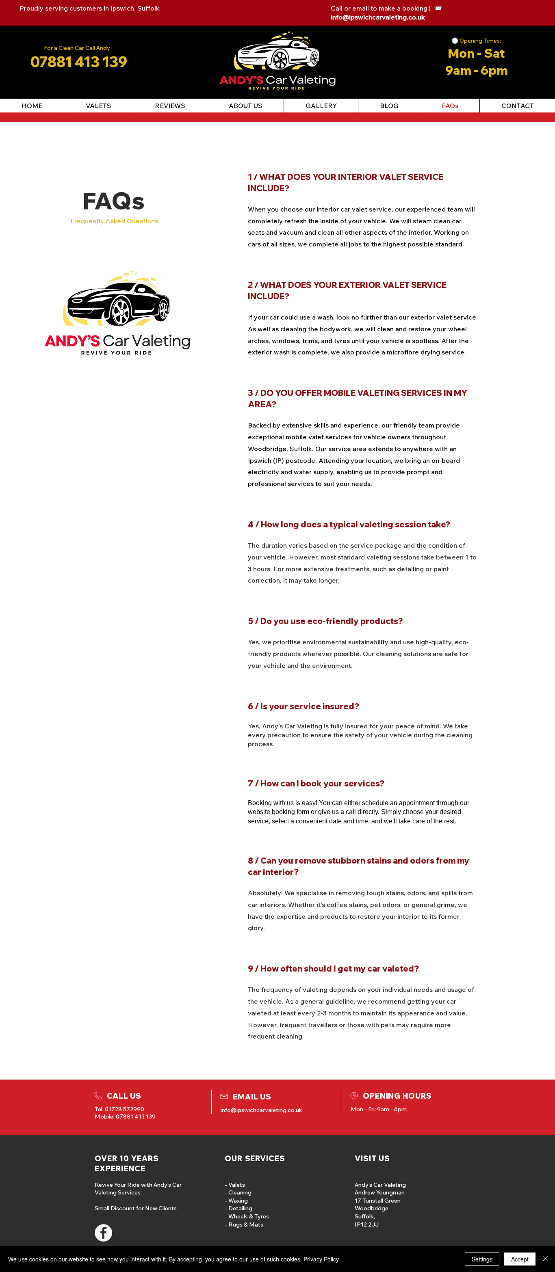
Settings (482, 1259)
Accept (520, 1259)
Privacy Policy (321, 1259)
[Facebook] (103, 1233)
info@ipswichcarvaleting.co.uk (378, 17)
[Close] (545, 1259)
